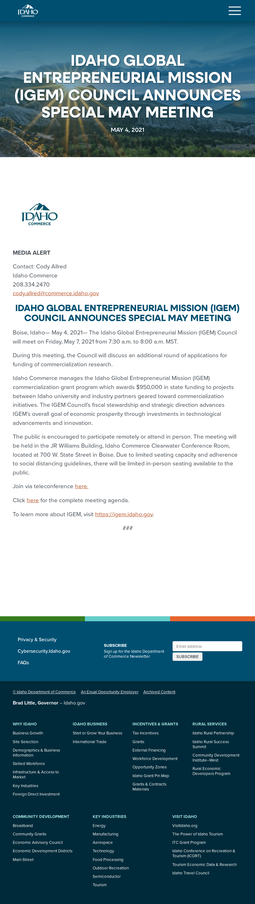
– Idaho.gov (49, 702)
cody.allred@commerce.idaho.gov (56, 293)
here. (81, 486)
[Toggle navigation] (234, 10)
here (33, 500)
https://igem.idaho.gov (124, 514)
